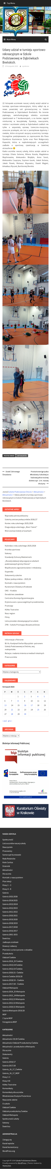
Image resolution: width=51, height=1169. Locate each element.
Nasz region (10, 613)
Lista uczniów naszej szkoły (14, 843)
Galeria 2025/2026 (10, 896)
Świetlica (6, 938)
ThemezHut (6, 1166)
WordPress (22, 1163)
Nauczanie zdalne (9, 1099)
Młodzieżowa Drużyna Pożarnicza (16, 1096)
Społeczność (7, 839)
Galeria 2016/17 (9, 1062)
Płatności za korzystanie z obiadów (17, 950)
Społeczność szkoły (10, 1118)
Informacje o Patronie (14, 639)
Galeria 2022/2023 (10, 908)
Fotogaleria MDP (9, 1022)
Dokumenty (7, 1054)
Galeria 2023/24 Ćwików (12, 965)
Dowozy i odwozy (9, 946)
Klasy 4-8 (6, 1081)
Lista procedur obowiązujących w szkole (21, 621)
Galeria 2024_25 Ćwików (12, 961)
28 (12, 714)
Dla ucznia (6, 873)
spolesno (25, 66)
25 (38, 709)
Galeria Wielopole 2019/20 (13, 1010)
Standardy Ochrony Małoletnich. (18, 557)
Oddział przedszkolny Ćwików (14, 1111)
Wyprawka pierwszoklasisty (16, 515)
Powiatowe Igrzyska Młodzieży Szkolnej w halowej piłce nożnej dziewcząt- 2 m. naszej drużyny (39, 477)
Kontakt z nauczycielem (15, 583)
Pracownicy (7, 851)
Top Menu (11, 3)
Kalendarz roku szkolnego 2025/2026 (20, 545)
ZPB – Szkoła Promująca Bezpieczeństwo (22, 624)
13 (5, 705)
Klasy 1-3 (6, 1077)
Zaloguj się (7, 1139)
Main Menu (11, 39)
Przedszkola (7, 953)
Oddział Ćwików (9, 957)
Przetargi (9, 605)
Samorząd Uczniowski (11, 854)
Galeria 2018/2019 (10, 923)
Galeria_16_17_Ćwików (12, 1069)
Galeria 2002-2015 (10, 934)
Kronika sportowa (12, 549)
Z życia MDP (7, 1018)
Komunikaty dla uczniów (12, 1092)
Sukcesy (8, 553)
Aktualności (22, 456)
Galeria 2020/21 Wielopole (13, 1007)
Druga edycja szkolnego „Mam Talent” (21, 527)
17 (32, 705)
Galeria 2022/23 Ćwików (12, 969)
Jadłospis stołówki (10, 942)
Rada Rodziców (8, 858)
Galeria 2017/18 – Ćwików (13, 984)
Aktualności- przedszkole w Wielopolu (18, 1046)
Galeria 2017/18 (9, 1065)
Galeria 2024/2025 (10, 900)
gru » (10, 721)
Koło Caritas (7, 862)
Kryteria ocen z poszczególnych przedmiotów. (24, 602)
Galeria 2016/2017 (10, 930)
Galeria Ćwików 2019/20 (12, 976)
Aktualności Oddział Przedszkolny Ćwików (20, 1043)
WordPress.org (8, 1151)
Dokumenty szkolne (13, 575)
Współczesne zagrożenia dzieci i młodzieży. (23, 567)
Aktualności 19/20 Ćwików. (13, 1039)
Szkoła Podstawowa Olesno (26, 1160)
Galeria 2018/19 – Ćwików (13, 980)
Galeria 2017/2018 (10, 927)
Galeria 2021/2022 (10, 911)
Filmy (7, 617)
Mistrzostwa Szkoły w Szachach (18, 531)
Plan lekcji (6, 881)
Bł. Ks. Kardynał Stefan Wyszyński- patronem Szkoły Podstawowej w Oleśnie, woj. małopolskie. (24, 646)
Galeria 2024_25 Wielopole (13, 991)
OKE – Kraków (11, 590)
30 (25, 714)
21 (12, 709)
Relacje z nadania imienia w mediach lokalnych (24, 653)
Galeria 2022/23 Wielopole (13, 999)
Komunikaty (7, 1088)
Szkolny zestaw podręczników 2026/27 (21, 519)
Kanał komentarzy (10, 1147)
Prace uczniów (11, 657)
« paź (4, 721)
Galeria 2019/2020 (10, 919)
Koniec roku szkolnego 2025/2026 (19, 523)
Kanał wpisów (8, 1143)
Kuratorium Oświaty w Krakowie (18, 586)
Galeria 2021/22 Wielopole (13, 1003)
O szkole (6, 1103)
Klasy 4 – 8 (6, 889)
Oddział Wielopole (10, 988)
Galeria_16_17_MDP (10, 1073)
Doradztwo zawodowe (14, 594)
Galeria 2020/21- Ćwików (12, 972)
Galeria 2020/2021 (10, 915)
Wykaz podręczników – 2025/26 (18, 579)
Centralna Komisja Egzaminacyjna (19, 598)
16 (25, 705)
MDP (4, 1014)
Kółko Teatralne (12, 609)
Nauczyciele (7, 847)
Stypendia (9, 571)
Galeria (5, 892)
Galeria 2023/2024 (10, 904)
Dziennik (6, 866)
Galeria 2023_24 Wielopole (13, 995)
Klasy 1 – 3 (6, 885)
